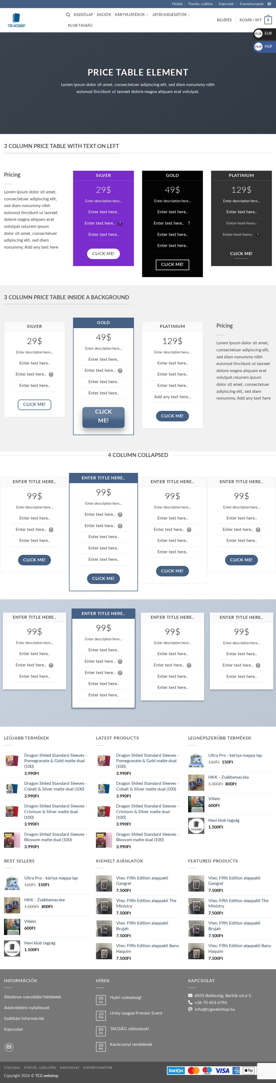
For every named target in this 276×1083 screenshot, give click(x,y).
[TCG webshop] (31, 20)
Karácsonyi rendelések (131, 1044)
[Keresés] (68, 15)
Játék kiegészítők (169, 14)
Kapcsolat (226, 4)
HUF (263, 47)
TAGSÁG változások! (129, 1029)
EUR (263, 34)
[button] (224, 20)
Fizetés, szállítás (200, 4)
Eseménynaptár (252, 4)
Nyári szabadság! (126, 997)
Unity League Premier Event (136, 1013)
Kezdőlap (83, 14)
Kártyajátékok (130, 14)
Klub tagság (80, 25)
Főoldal (177, 4)
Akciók (104, 14)
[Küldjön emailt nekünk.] (269, 4)
